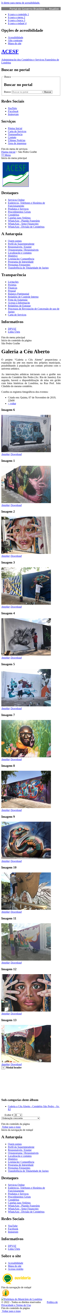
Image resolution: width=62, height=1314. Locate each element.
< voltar (12, 403)
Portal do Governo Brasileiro (27, 9)
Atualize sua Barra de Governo (34, 10)
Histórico (13, 255)
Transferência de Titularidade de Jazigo (28, 267)
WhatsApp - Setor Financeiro (23, 223)
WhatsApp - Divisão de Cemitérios (26, 226)
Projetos (12, 284)
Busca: (8, 91)
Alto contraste (15, 40)
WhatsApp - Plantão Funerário (24, 220)
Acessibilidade (15, 37)
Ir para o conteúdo (18, 14)
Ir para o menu (16, 17)
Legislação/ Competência (21, 258)
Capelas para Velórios (19, 217)
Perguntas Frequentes (19, 264)
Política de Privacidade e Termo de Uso (29, 1304)
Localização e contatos (20, 252)
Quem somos (15, 240)
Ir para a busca (16, 20)
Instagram (13, 1231)
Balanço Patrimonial (18, 293)
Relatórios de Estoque (19, 305)
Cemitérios (13, 214)
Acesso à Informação (19, 302)
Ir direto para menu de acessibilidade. (20, 2)
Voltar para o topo (11, 1127)
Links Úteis (14, 331)
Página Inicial (15, 128)
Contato (12, 137)
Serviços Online (16, 199)
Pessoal (12, 290)
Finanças (12, 287)
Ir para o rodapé (17, 23)
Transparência (15, 134)
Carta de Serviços (17, 131)
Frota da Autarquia (17, 299)
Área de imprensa (17, 143)
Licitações (13, 281)
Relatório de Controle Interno (23, 296)
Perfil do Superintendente (21, 243)
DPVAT (12, 328)
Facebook (13, 1228)
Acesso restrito (15, 1269)
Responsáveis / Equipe (20, 246)
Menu (7, 155)
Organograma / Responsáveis (23, 249)
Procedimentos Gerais (19, 211)
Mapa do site (14, 43)
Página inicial (8, 151)
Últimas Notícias (16, 140)
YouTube (13, 1225)
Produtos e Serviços (18, 208)
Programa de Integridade (21, 261)
